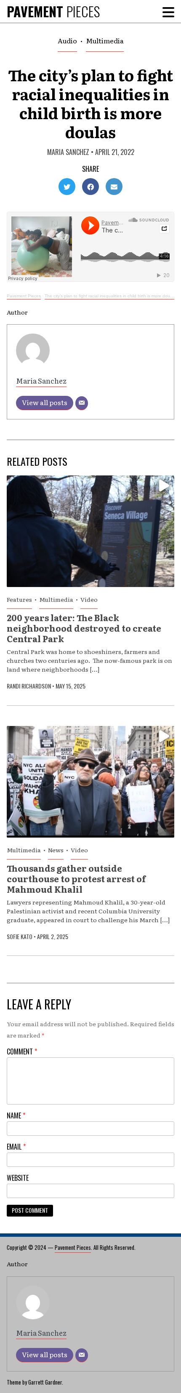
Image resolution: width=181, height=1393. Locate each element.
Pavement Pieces (24, 296)
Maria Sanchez (68, 152)
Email (16, 1146)
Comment (22, 1051)
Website (18, 1178)
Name (16, 1115)
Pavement (53, 11)
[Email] (81, 403)
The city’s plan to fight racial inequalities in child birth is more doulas (110, 296)
